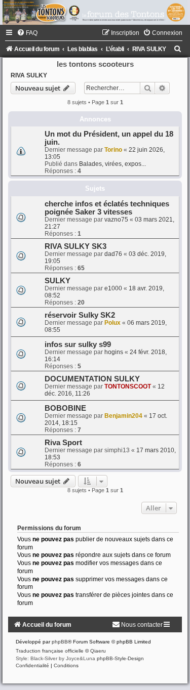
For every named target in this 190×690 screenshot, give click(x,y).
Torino (113, 149)
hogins (113, 352)
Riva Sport (63, 443)
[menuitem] (27, 32)
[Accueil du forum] (95, 12)
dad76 (113, 253)
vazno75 (116, 219)
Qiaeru (98, 651)
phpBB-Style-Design (120, 658)
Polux (112, 322)
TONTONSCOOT (127, 386)
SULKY (57, 281)
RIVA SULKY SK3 (75, 246)
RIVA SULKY (29, 75)
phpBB (60, 641)
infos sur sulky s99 (78, 344)
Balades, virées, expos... (112, 163)
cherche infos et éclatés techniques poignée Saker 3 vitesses (107, 208)
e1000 (113, 288)
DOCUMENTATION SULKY (92, 379)
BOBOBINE (65, 408)
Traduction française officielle (50, 651)
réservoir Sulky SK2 (80, 315)
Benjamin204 (123, 415)
